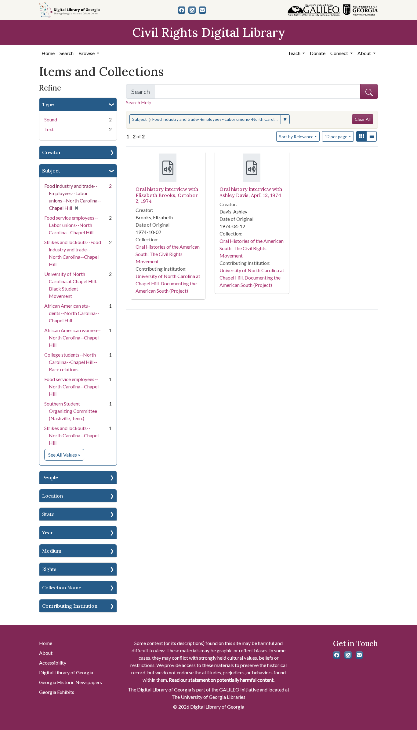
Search (67, 53)
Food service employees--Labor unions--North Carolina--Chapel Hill (71, 225)
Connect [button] (339, 53)
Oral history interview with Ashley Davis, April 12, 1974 (250, 192)
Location (52, 496)
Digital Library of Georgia (66, 672)
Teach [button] (294, 53)
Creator (51, 152)
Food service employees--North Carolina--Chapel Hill (71, 386)
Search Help (138, 102)
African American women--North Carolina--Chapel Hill (72, 337)
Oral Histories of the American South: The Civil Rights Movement (168, 254)
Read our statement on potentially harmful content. (221, 680)
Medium (51, 551)
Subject (51, 171)
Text (49, 129)
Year (47, 532)
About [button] (364, 53)
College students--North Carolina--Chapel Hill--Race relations (70, 362)
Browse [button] (87, 53)
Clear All (363, 119)
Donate (317, 53)
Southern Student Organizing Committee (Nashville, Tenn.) (70, 411)
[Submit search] (369, 91)
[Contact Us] (202, 10)
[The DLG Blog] (192, 10)
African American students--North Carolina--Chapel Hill (71, 313)
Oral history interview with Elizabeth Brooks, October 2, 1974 (167, 195)
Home (48, 53)
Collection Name (62, 587)
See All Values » (66, 454)
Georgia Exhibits (56, 692)
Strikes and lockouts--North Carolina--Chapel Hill (71, 435)
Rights (49, 569)
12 (336, 136)
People (50, 477)
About (46, 653)
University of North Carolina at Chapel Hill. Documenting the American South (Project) (168, 283)
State (48, 514)
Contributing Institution (69, 606)
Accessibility (52, 662)
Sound (50, 119)
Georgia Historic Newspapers (70, 682)
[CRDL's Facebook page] (181, 10)
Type (48, 104)
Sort (296, 136)
